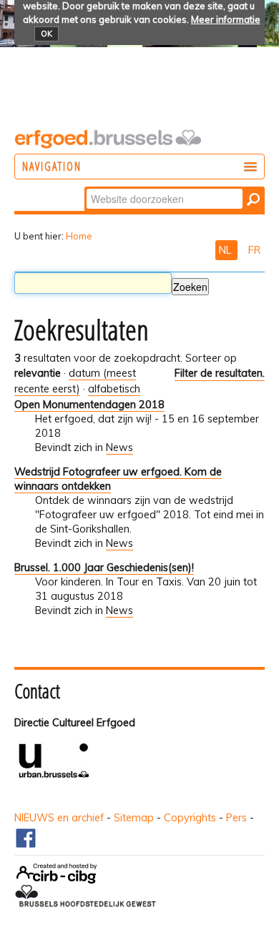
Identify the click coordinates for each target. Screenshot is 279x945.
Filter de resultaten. (220, 373)
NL (226, 250)
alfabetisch (114, 388)
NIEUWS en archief (59, 817)
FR (254, 250)
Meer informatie (225, 19)
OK (46, 34)
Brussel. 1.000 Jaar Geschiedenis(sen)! (104, 567)
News (119, 447)
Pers (236, 817)
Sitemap (134, 817)
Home (79, 236)
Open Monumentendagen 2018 (89, 404)
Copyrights (190, 817)
